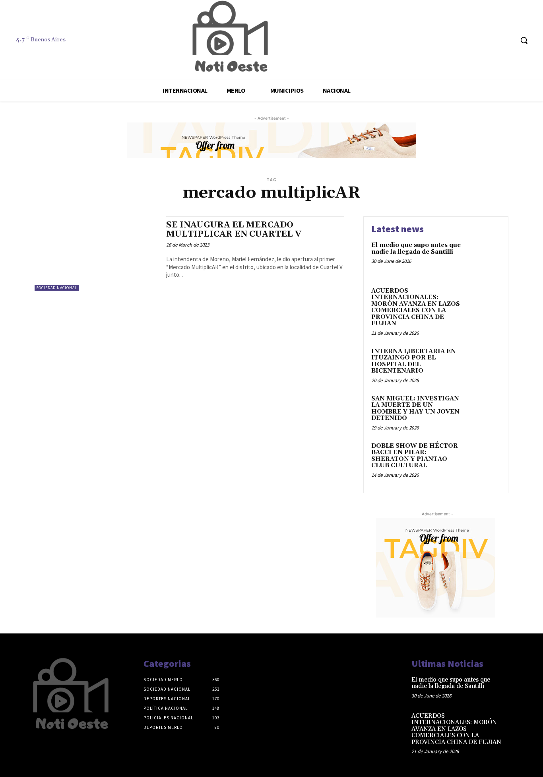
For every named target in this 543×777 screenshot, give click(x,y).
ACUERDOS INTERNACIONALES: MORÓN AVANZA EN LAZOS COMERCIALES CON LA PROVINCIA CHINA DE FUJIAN (415, 307)
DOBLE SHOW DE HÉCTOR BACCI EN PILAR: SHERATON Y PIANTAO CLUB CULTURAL (414, 456)
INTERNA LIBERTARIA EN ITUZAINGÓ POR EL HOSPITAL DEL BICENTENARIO (413, 361)
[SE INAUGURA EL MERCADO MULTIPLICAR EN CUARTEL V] (96, 253)
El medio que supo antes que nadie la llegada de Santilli (416, 248)
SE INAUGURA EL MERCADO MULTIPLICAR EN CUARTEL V (233, 229)
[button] (523, 40)
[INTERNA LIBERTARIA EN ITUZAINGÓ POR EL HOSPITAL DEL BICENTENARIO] (483, 364)
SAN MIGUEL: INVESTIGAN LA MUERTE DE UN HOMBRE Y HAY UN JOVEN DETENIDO (415, 408)
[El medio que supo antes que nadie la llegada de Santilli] (483, 257)
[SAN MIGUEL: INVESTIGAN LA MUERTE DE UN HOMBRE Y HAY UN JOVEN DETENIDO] (483, 411)
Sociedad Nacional (56, 287)
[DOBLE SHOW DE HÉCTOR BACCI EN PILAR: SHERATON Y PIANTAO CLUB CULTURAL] (483, 458)
